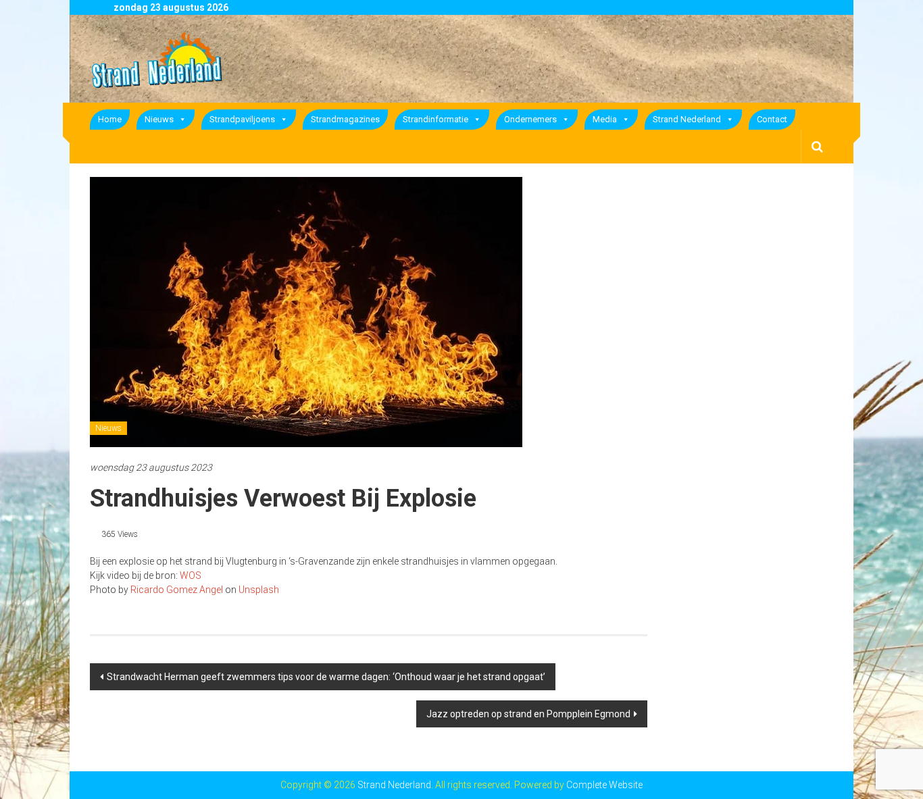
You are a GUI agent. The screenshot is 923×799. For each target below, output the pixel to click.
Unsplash (259, 589)
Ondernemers (530, 119)
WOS (189, 575)
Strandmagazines (345, 119)
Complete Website (604, 784)
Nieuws (159, 119)
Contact (772, 119)
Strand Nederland (687, 119)
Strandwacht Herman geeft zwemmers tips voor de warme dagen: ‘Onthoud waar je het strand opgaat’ (326, 676)
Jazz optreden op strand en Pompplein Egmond (528, 713)
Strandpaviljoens (242, 119)
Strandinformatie (435, 119)
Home (110, 119)
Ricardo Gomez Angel (176, 589)
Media (605, 119)
